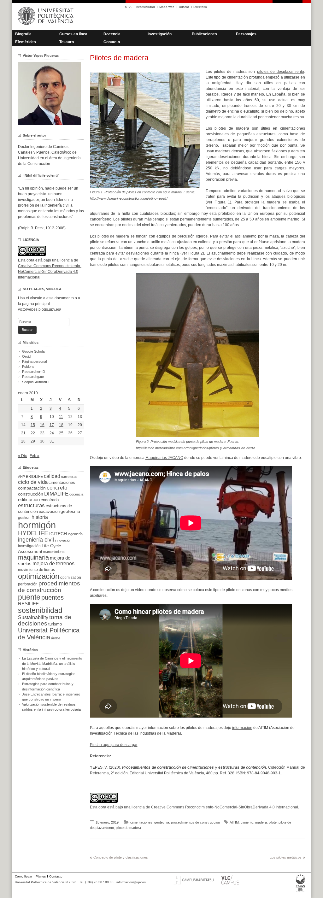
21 (23, 433)
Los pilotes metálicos (286, 857)
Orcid (26, 356)
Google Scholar (34, 351)
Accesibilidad (145, 7)
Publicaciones (204, 34)
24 (52, 433)
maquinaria (33, 557)
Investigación (160, 34)
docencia (76, 494)
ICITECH (58, 533)
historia (40, 517)
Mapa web (166, 7)
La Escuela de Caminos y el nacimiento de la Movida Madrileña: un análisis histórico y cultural (52, 663)
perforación (28, 584)
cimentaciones (141, 822)
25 (61, 433)
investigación (29, 546)
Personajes (246, 34)
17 (52, 425)
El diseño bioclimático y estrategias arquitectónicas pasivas (48, 676)
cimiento (247, 822)
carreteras (69, 476)
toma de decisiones (44, 620)
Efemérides (25, 42)
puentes (52, 597)
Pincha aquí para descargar (114, 744)
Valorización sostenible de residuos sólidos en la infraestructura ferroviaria (51, 706)
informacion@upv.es (131, 882)
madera (261, 822)
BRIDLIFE (34, 476)
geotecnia (161, 822)
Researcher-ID (33, 371)
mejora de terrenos (53, 563)
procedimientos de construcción (195, 822)
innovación (63, 540)
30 (42, 441)
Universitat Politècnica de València (48, 634)
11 (61, 416)
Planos (41, 876)
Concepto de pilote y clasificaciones (120, 857)
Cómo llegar (23, 876)
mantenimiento (54, 552)
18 (61, 425)
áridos (56, 638)
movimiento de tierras (36, 569)
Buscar (184, 7)
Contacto (111, 42)
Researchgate (33, 377)
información (242, 727)
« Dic (22, 456)
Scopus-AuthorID (35, 382)
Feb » (34, 456)
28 (23, 441)
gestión (24, 517)
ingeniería (75, 534)
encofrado (50, 499)
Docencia (111, 34)
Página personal (34, 361)
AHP (21, 476)
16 (42, 425)
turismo (55, 624)
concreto (57, 488)
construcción (30, 493)
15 (33, 425)
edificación (29, 499)
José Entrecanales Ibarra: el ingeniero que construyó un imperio (51, 696)
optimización (38, 576)
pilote (273, 822)
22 (33, 433)
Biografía (23, 34)
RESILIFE (28, 603)
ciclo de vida (33, 482)
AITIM (234, 822)
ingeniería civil (36, 539)
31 (52, 441)
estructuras (31, 505)
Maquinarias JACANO (164, 457)
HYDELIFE (33, 533)
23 (42, 433)
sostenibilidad (40, 610)
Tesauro (66, 42)
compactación (32, 487)
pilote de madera (128, 828)
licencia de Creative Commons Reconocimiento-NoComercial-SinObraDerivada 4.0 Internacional (215, 807)
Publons (28, 366)
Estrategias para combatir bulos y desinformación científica (47, 686)
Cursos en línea (73, 34)
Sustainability (33, 617)
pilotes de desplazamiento (280, 71)
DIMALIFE (56, 494)
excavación (49, 511)
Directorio (200, 7)
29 (33, 441)
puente (29, 597)
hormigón (37, 525)
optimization (70, 577)
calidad (52, 476)
